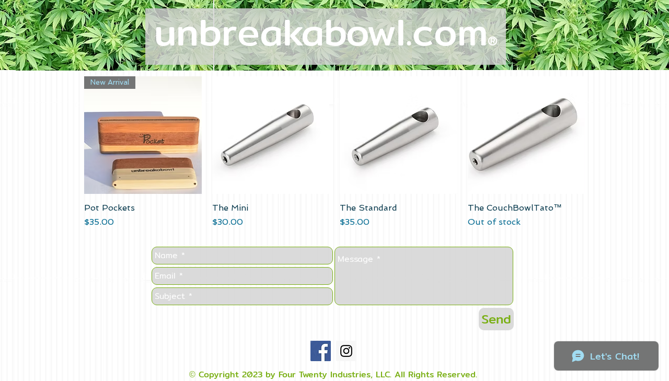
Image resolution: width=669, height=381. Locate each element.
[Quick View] (271, 135)
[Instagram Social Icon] (346, 351)
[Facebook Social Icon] (320, 351)
